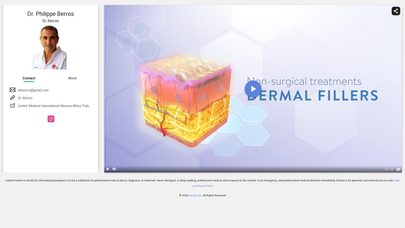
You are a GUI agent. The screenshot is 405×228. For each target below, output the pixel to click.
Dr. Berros (25, 98)
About (72, 78)
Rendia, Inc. (195, 195)
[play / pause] (107, 169)
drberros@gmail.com (33, 90)
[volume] (114, 169)
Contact (29, 78)
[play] (253, 88)
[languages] (398, 169)
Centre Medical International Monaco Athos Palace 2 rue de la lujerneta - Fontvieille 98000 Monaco (90, 106)
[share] (396, 11)
